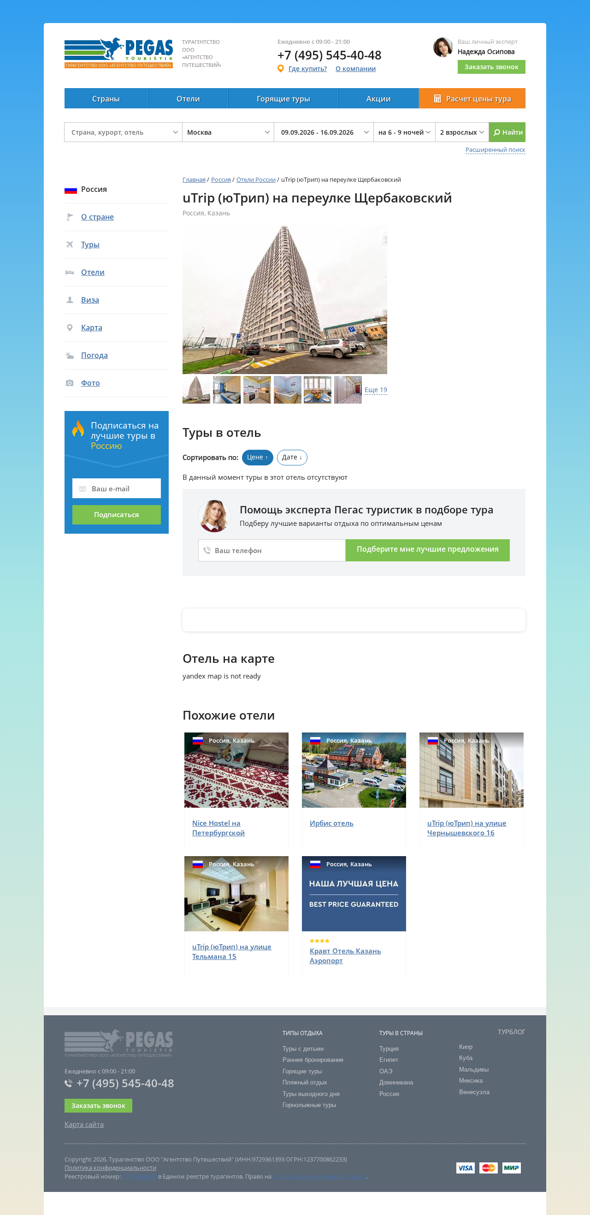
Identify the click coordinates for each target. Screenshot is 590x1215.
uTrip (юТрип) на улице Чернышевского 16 (467, 827)
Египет (388, 1059)
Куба (465, 1057)
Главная (194, 179)
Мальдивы (474, 1069)
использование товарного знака (319, 1176)
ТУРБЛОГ (511, 1032)
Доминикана (396, 1082)
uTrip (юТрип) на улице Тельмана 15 (231, 951)
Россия (221, 179)
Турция (389, 1048)
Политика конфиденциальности (110, 1167)
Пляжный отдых (305, 1082)
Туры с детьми (303, 1048)
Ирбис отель (332, 823)
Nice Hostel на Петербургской (218, 827)
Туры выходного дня (311, 1093)
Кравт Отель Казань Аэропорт (345, 955)
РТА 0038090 (139, 1176)
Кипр (465, 1046)
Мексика (471, 1080)
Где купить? (308, 68)
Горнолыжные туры (309, 1105)
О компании (356, 68)
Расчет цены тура (478, 99)
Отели (188, 99)
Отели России (256, 179)
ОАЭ (385, 1071)
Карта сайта (84, 1124)
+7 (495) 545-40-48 (125, 1082)
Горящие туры (283, 99)
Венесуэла (474, 1092)
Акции (378, 99)
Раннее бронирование (313, 1059)
